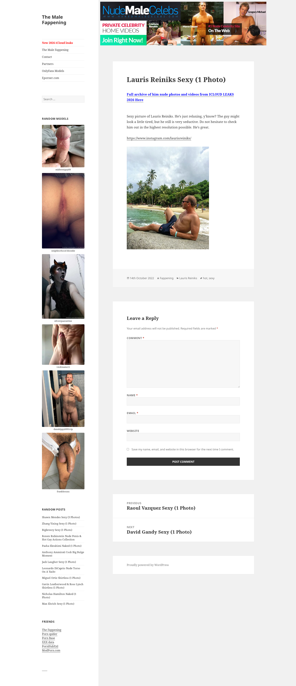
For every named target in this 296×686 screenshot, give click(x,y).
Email (132, 413)
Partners (47, 64)
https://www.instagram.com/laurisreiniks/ (159, 138)
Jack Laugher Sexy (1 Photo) (59, 562)
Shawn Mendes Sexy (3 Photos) (61, 517)
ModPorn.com (51, 650)
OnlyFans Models (53, 71)
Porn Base (48, 638)
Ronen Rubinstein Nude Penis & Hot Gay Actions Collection (61, 537)
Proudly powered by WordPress (148, 565)
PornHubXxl (50, 646)
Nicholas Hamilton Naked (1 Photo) (59, 595)
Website (133, 431)
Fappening (167, 278)
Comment (135, 338)
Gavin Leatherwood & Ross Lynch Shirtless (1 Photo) (62, 585)
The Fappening (51, 630)
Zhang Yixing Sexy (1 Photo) (59, 523)
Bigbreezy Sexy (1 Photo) (57, 530)
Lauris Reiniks (188, 278)
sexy (211, 278)
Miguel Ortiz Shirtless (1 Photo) (61, 577)
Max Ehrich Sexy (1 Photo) (58, 603)
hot (205, 278)
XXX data (48, 642)
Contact (47, 57)
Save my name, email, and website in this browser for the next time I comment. (183, 449)
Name (132, 395)
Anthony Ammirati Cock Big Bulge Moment (63, 553)
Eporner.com (50, 78)
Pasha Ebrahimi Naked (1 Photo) (61, 545)
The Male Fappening (54, 20)
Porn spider (49, 634)
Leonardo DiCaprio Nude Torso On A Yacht (61, 569)
